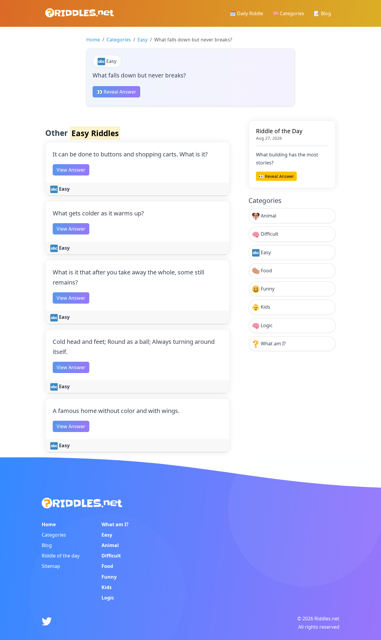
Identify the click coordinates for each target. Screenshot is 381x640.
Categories (119, 39)
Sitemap (51, 566)
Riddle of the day (60, 555)
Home (93, 39)
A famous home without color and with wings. (116, 411)
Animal (268, 215)
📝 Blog (322, 13)
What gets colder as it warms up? (98, 213)
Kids (265, 307)
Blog (47, 545)
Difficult (269, 234)
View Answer (71, 170)
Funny (267, 288)
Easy (143, 39)
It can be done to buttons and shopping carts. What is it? (130, 154)
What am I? (273, 343)
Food (266, 270)
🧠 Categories (288, 13)
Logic (266, 325)
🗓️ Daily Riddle (246, 13)
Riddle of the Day (279, 131)
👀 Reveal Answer (116, 91)
